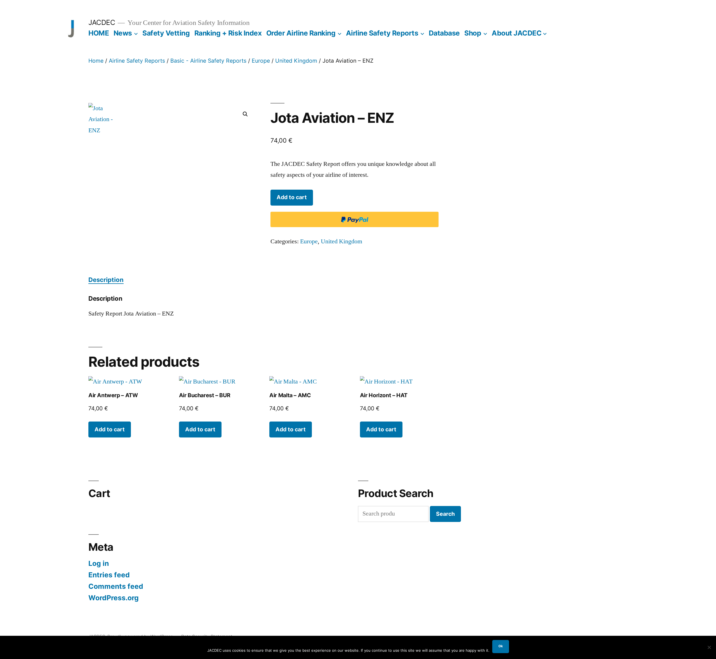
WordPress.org (113, 598)
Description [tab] (106, 279)
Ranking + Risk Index (228, 33)
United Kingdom (296, 60)
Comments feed (115, 586)
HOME (98, 33)
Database (444, 33)
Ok (500, 646)
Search (445, 513)
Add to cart (292, 197)
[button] (245, 114)
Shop (472, 33)
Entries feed (109, 575)
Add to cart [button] (110, 429)
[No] (709, 647)
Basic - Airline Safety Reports (208, 60)
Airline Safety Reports (382, 33)
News (123, 33)
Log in (98, 563)
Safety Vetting (166, 33)
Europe (261, 60)
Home (95, 60)
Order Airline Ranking (301, 33)
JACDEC (101, 22)
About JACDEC (516, 33)
